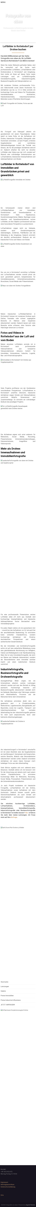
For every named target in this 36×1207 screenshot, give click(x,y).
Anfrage (14, 817)
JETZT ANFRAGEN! (8, 1005)
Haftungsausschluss (7, 1184)
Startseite (4, 982)
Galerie (3, 991)
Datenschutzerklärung (8, 1187)
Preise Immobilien (7, 996)
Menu (3, 2)
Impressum (4, 1182)
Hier (26, 813)
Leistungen (5, 986)
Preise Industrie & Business (11, 1000)
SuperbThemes (30, 1205)
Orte (2, 1195)
